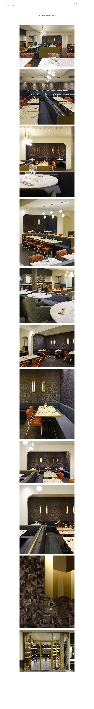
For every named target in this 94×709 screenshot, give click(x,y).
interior (83, 4)
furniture (78, 4)
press (87, 4)
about (90, 4)
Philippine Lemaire (8, 4)
